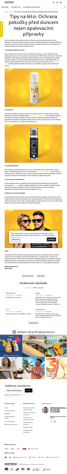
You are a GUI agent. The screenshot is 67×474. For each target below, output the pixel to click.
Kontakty (7, 413)
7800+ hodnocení (39, 288)
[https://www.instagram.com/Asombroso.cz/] (54, 421)
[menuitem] (5, 7)
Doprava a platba (10, 411)
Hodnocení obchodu (33, 283)
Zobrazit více (33, 323)
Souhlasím (51, 239)
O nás (6, 408)
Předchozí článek (28, 276)
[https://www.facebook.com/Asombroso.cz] (51, 421)
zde (53, 235)
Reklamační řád (27, 427)
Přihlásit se (28, 390)
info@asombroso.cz (58, 407)
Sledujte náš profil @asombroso (35, 332)
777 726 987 (55, 411)
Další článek (40, 276)
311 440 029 (55, 409)
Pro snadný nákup (10, 421)
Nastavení (15, 239)
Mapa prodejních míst (11, 424)
